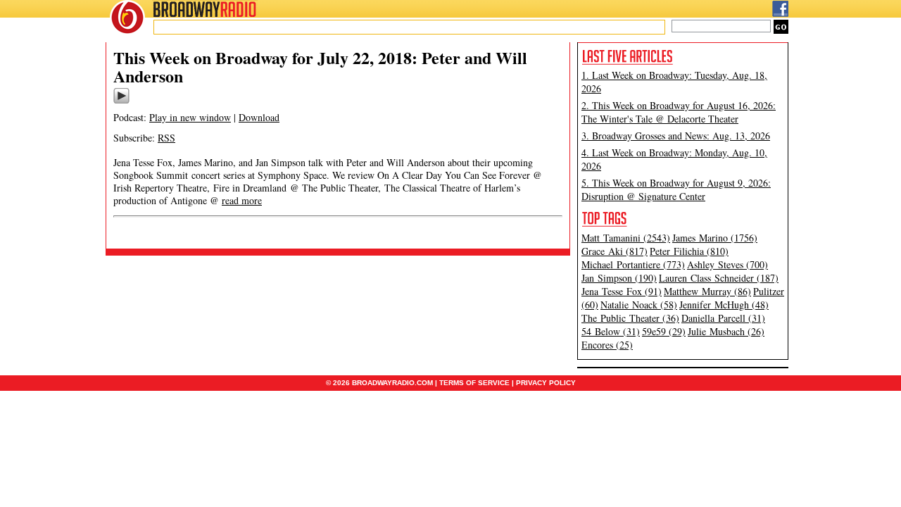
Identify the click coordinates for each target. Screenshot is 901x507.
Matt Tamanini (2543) (625, 237)
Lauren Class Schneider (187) (719, 277)
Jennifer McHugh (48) (724, 304)
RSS (166, 137)
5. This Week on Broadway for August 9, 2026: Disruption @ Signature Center (676, 189)
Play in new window (190, 117)
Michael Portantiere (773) (633, 264)
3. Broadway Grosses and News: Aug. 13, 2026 (675, 135)
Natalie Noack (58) (638, 304)
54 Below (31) (610, 331)
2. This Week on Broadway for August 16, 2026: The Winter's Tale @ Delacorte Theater (678, 112)
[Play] (121, 101)
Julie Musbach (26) (726, 331)
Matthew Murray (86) (707, 291)
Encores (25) (607, 344)
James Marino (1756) (714, 237)
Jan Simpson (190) (619, 277)
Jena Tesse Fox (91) (621, 291)
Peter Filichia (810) (689, 251)
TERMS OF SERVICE (474, 383)
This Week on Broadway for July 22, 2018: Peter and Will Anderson (320, 66)
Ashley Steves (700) (727, 264)
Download (259, 117)
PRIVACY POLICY (546, 383)
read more (242, 200)
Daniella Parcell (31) (723, 318)
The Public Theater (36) (630, 318)
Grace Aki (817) (614, 251)
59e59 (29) (664, 331)
